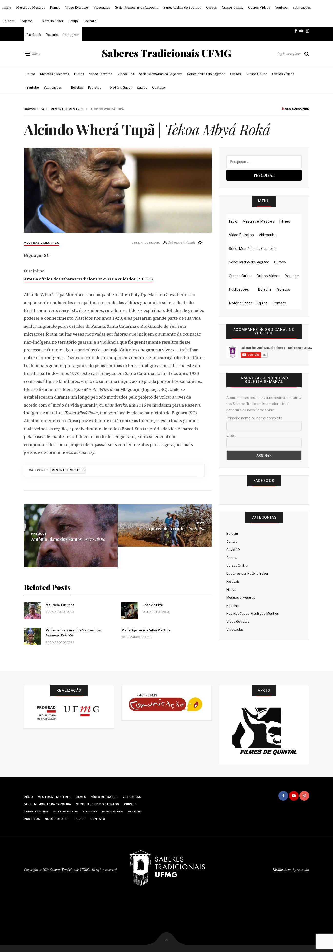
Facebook (33, 34)
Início (6, 7)
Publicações (302, 7)
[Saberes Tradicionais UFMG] (166, 868)
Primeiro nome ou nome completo (254, 418)
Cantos (231, 541)
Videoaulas (101, 7)
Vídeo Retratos (76, 7)
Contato (90, 21)
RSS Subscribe (296, 108)
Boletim (8, 21)
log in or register (289, 53)
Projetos (26, 21)
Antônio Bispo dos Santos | (68, 539)
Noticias (232, 605)
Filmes (55, 7)
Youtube (281, 7)
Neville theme (282, 869)
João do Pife (153, 605)
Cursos (211, 7)
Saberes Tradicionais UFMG (166, 53)
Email (230, 435)
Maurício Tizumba (60, 605)
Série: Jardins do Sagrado (182, 7)
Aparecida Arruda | (175, 529)
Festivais (233, 581)
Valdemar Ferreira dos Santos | (74, 632)
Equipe (73, 21)
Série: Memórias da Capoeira (136, 7)
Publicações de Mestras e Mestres (252, 613)
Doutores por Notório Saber (247, 573)
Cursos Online (232, 7)
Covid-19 (233, 549)
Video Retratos (237, 621)
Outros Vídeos (259, 7)
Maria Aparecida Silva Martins (145, 630)
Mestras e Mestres (30, 7)
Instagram (71, 34)
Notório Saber (52, 21)
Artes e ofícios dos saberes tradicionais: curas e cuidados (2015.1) (88, 279)
